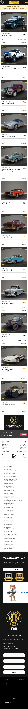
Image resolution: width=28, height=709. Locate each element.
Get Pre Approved (6, 694)
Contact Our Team (13, 569)
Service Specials (21, 692)
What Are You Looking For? (14, 3)
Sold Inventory (6, 691)
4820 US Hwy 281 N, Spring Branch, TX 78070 (14, 639)
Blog (6, 681)
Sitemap (6, 687)
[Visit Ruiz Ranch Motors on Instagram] (15, 629)
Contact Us (7, 685)
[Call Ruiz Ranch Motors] (24, 3)
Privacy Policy (6, 683)
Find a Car (6, 679)
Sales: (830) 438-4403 (9, 643)
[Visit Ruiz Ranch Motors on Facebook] (12, 629)
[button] (14, 506)
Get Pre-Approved (14, 1)
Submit (14, 672)
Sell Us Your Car (21, 687)
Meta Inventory (21, 681)
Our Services (21, 691)
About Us (21, 685)
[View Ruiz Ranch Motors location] (22, 3)
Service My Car (21, 689)
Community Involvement (6, 692)
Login (14, 706)
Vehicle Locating (21, 679)
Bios (6, 689)
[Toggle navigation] (26, 2)
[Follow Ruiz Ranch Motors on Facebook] (22, 1)
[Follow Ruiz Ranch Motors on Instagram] (24, 1)
